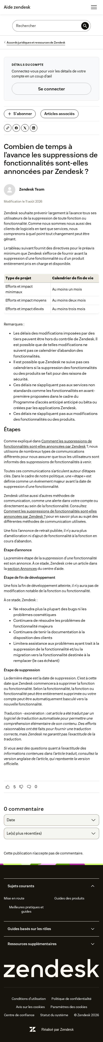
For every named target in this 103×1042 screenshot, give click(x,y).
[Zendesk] (51, 968)
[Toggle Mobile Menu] (94, 7)
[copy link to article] (7, 128)
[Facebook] (16, 128)
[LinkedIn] (33, 128)
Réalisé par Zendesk (57, 1029)
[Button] (8, 787)
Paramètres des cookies (69, 1007)
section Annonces (22, 568)
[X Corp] (25, 128)
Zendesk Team (31, 189)
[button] (47, 886)
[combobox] (51, 820)
